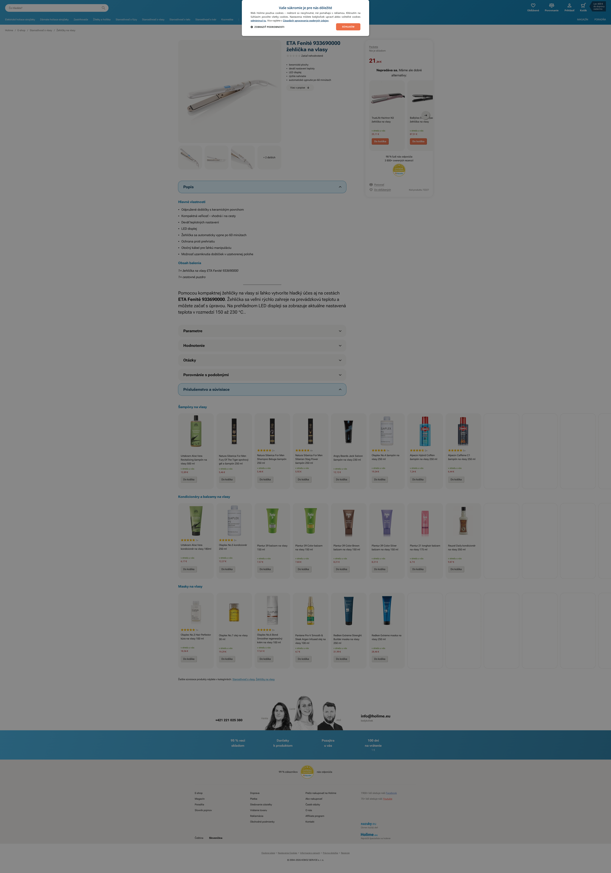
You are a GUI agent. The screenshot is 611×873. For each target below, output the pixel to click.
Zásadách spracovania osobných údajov (306, 20)
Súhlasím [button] (348, 26)
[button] (267, 27)
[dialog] (305, 18)
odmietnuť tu (258, 20)
